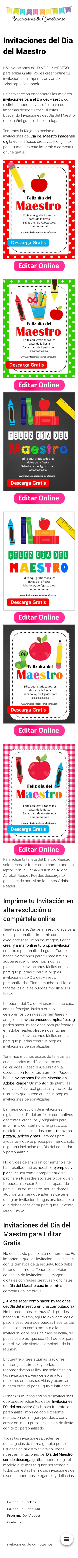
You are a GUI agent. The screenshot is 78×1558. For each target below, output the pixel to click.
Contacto (14, 1522)
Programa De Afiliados (24, 1515)
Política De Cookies (21, 1502)
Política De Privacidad (23, 1508)
